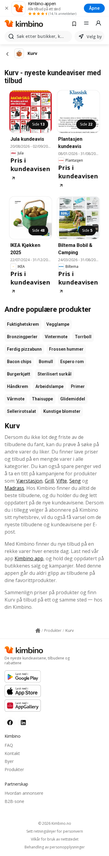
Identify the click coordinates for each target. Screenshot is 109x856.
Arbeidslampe (49, 386)
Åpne (94, 8)
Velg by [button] (94, 36)
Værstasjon (29, 480)
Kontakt (12, 753)
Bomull (46, 361)
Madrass (14, 488)
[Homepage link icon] (37, 630)
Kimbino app (29, 558)
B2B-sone (14, 801)
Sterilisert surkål (54, 374)
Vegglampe (57, 324)
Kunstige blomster (62, 411)
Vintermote (56, 336)
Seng (75, 480)
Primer (78, 386)
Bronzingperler (22, 336)
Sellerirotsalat (21, 411)
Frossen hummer (66, 349)
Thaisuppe (42, 398)
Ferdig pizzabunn (24, 349)
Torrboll (83, 336)
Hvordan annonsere (24, 793)
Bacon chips (19, 361)
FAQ (9, 745)
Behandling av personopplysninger (55, 847)
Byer (9, 761)
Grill (49, 480)
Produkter (14, 769)
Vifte (61, 480)
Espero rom (72, 361)
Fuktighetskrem (23, 324)
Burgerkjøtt (18, 374)
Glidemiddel (72, 398)
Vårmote (16, 398)
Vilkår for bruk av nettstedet (54, 839)
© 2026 (54, 823)
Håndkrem (17, 386)
